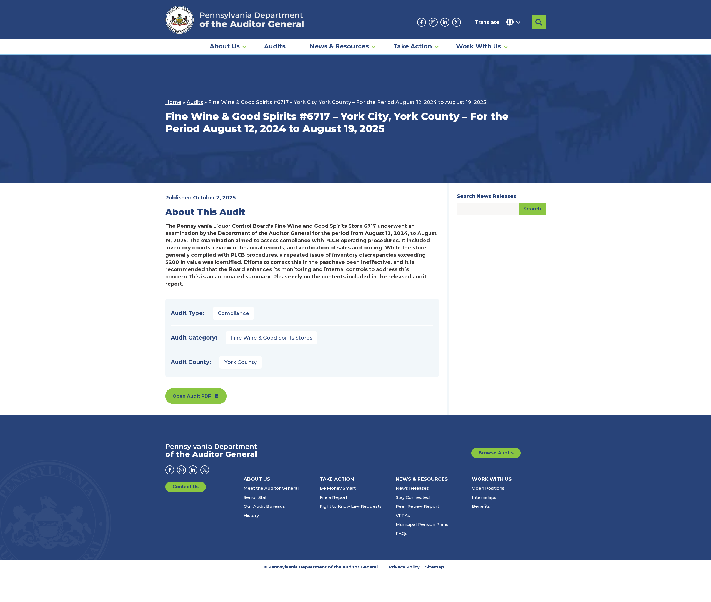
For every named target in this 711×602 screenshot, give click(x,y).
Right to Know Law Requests (351, 506)
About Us (225, 46)
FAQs (401, 533)
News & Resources (339, 46)
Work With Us (478, 46)
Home (173, 102)
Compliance (233, 313)
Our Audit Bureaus (264, 506)
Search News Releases (486, 196)
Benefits (481, 506)
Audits (275, 46)
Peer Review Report (417, 506)
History (251, 515)
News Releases (412, 488)
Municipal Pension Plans (422, 524)
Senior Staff (256, 497)
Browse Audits (496, 452)
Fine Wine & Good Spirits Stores (271, 338)
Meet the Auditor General (271, 488)
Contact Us (185, 486)
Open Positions (488, 488)
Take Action (412, 46)
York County (240, 362)
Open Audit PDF (191, 396)
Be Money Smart (338, 488)
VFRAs (403, 515)
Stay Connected (413, 497)
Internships (484, 497)
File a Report (333, 497)
